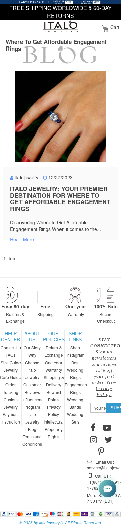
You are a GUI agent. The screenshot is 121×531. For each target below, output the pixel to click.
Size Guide (11, 362)
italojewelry (26, 177)
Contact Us (11, 347)
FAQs (10, 355)
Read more (22, 239)
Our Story (32, 347)
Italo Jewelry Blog (32, 421)
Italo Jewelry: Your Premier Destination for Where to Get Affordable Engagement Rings (60, 198)
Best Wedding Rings (75, 370)
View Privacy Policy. (106, 388)
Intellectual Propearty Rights (54, 429)
